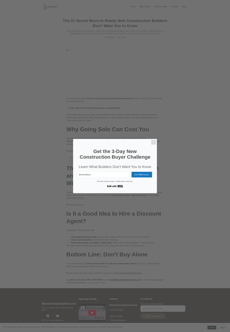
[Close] (153, 142)
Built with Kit (115, 186)
